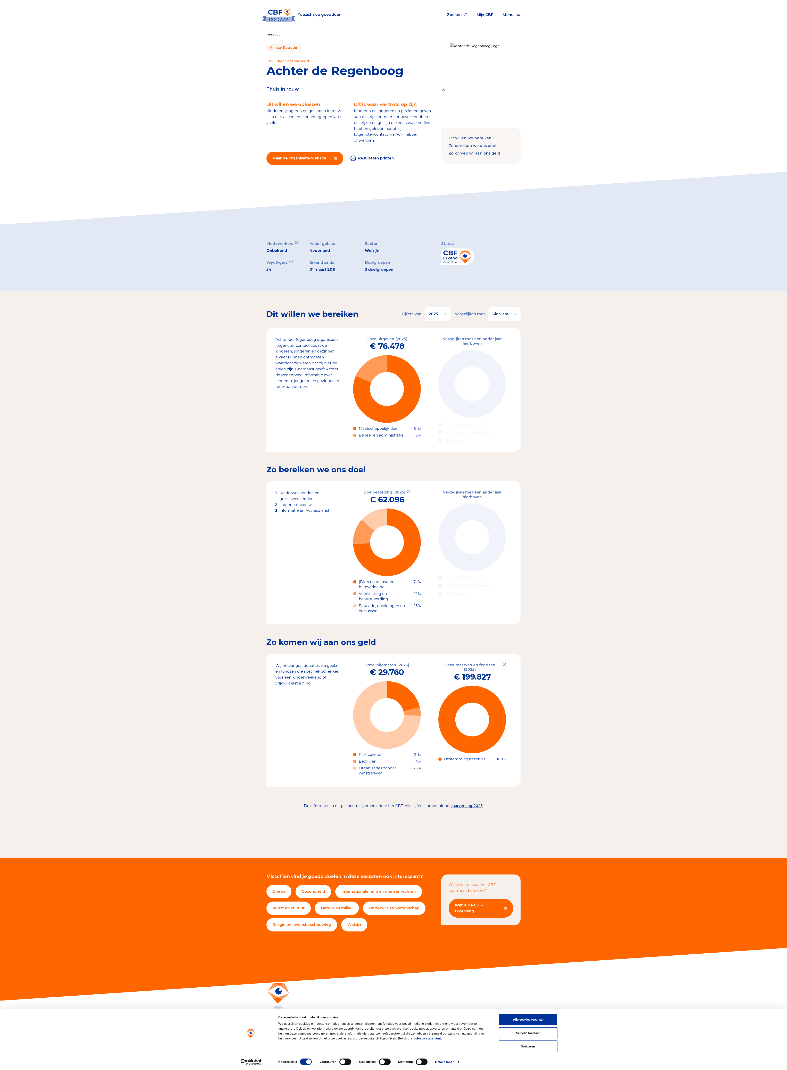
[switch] (345, 1062)
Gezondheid (313, 891)
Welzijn (354, 924)
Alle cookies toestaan (528, 1019)
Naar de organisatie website (299, 158)
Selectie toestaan (528, 1033)
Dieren (279, 891)
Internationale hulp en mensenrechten (378, 891)
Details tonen (444, 1062)
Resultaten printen (376, 158)
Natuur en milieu (337, 908)
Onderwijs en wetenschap (394, 908)
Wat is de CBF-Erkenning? (469, 908)
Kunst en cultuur (289, 908)
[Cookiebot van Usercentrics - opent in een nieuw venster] (251, 1062)
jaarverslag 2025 (467, 806)
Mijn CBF (485, 15)
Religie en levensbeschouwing (302, 924)
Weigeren (528, 1046)
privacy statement (427, 1038)
